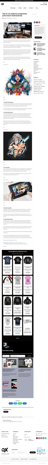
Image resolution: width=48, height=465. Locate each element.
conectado (11, 421)
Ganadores (35, 86)
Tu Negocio (14, 443)
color (39, 83)
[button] (11, 403)
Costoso (44, 83)
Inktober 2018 (36, 91)
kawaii (35, 93)
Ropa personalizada (16, 442)
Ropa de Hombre (15, 436)
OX (34, 71)
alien (34, 79)
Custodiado (37, 84)
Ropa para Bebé (15, 440)
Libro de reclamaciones (30, 440)
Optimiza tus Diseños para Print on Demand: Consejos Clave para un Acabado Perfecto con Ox (9, 370)
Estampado (35, 66)
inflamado (39, 89)
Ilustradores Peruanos (38, 88)
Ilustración (35, 67)
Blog (37, 7)
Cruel (34, 84)
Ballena (43, 81)
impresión (35, 90)
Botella (35, 83)
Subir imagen (12, 7)
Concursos (35, 62)
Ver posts (6, 411)
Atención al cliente (27, 437)
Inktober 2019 (42, 91)
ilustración (20, 417)
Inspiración (5, 18)
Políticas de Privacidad (24, 459)
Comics (41, 83)
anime (36, 79)
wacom (42, 93)
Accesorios (14, 434)
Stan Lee (39, 93)
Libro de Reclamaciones (33, 459)
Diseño (35, 64)
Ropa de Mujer (15, 438)
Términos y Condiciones (15, 459)
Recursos (31, 7)
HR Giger (39, 86)
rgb (36, 93)
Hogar (14, 435)
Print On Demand (36, 72)
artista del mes (36, 81)
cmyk (37, 83)
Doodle (40, 84)
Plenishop (45, 463)
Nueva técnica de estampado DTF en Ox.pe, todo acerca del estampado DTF (9, 390)
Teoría (8, 18)
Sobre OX (26, 434)
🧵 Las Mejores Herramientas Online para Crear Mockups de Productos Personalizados (25, 370)
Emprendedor (36, 65)
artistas (40, 81)
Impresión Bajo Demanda (37, 68)
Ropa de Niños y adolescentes (17, 439)
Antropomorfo (40, 79)
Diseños (20, 7)
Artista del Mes (36, 61)
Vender (24, 7)
